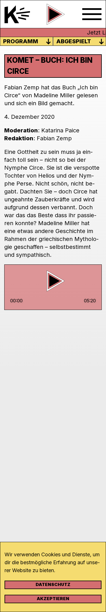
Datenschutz (53, 584)
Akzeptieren (53, 598)
